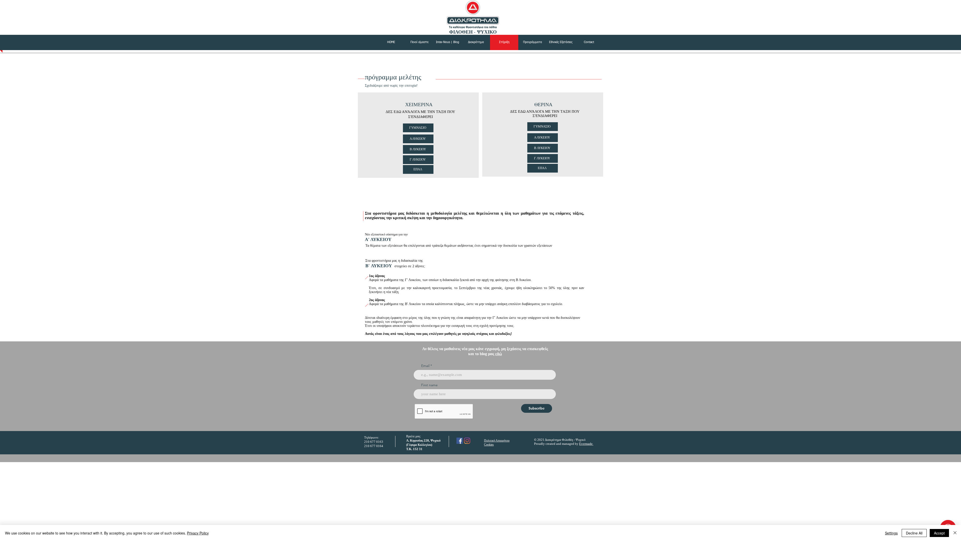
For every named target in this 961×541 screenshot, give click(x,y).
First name (429, 385)
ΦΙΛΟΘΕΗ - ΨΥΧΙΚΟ (473, 32)
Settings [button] (891, 532)
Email (425, 365)
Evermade (586, 444)
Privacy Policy (198, 532)
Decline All (914, 532)
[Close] (955, 533)
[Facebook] (459, 441)
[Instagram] (467, 441)
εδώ (498, 354)
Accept (939, 532)
